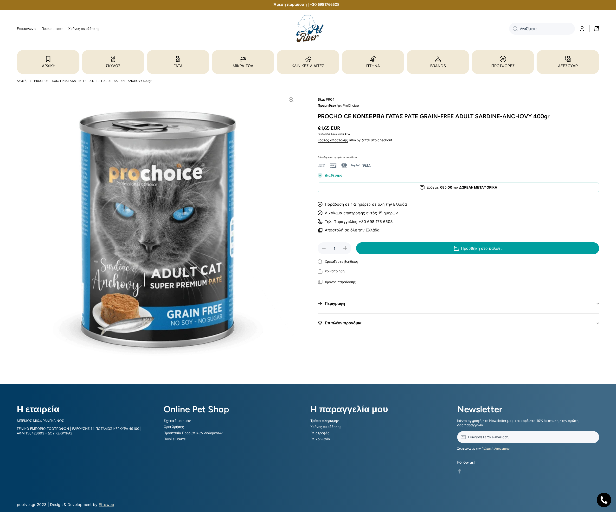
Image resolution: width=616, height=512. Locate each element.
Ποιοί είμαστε (175, 439)
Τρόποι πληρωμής (324, 421)
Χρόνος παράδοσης (325, 427)
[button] (331, 271)
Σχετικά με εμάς (177, 421)
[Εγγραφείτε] (593, 437)
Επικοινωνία (320, 439)
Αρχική (21, 81)
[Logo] (308, 28)
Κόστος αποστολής (333, 140)
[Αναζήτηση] (513, 29)
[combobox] (542, 29)
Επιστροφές (319, 433)
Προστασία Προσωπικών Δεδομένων (193, 433)
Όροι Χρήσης (174, 427)
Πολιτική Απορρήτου (495, 448)
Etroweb (106, 504)
